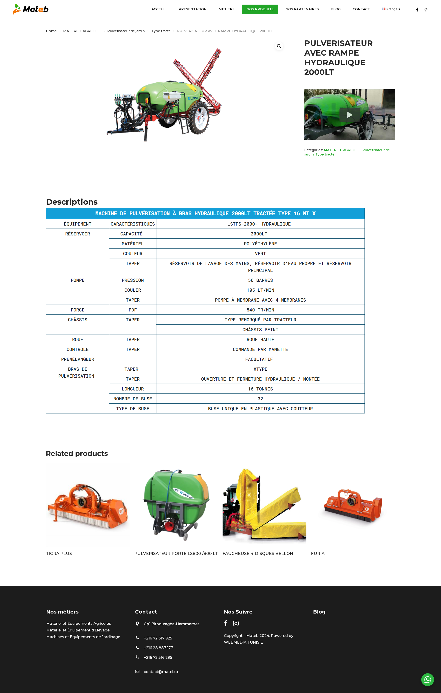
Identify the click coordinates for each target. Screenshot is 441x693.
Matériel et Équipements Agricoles (78, 623)
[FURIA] (353, 505)
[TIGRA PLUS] (88, 505)
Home (51, 31)
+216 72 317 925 (158, 638)
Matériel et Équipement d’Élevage (78, 630)
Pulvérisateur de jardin (126, 31)
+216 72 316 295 (158, 657)
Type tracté (161, 31)
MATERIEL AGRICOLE (82, 31)
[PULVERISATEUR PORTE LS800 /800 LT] (176, 505)
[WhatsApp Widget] (427, 679)
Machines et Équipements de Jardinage (83, 637)
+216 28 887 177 (158, 648)
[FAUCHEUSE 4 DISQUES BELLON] (264, 505)
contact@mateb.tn (161, 672)
